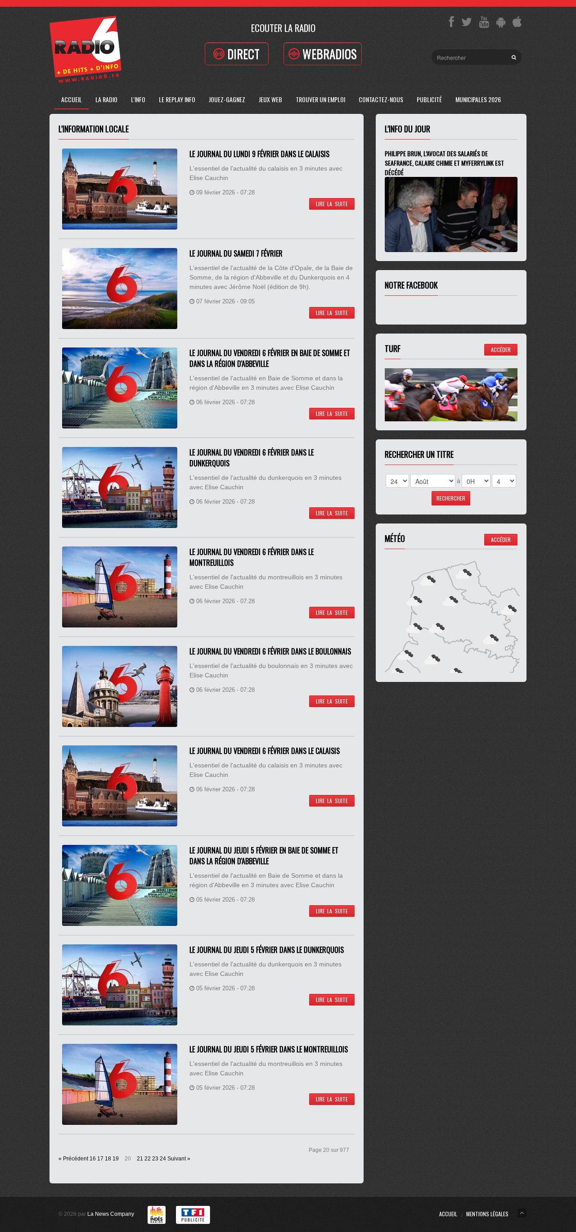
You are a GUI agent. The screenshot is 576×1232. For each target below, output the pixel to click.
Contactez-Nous (381, 99)
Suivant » (178, 1158)
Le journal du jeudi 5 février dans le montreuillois (268, 1049)
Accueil (71, 99)
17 (100, 1158)
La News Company (110, 1214)
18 (108, 1158)
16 (93, 1158)
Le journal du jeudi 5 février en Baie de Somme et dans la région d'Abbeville (263, 855)
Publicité (429, 99)
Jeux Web (270, 99)
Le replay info (177, 99)
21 (140, 1158)
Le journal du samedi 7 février (236, 253)
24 (163, 1158)
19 (115, 1158)
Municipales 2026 (478, 99)
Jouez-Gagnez (227, 99)
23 (155, 1158)
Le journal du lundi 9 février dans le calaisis (259, 154)
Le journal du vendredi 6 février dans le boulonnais (270, 651)
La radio (106, 99)
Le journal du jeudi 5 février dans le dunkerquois (266, 949)
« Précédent (73, 1158)
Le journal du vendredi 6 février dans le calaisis (264, 750)
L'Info (138, 99)
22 (147, 1158)
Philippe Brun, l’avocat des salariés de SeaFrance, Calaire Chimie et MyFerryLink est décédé (444, 163)
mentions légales (487, 1214)
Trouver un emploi (320, 99)
